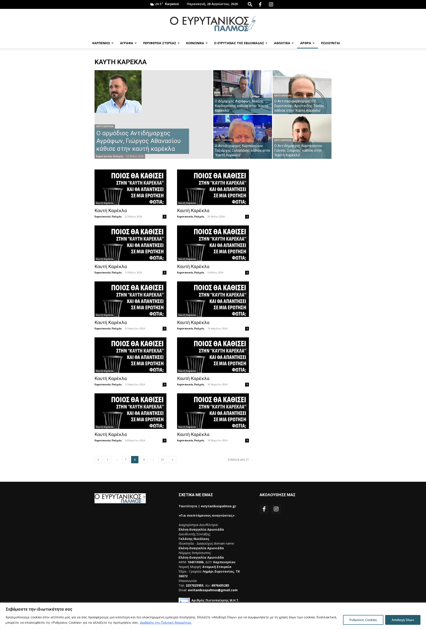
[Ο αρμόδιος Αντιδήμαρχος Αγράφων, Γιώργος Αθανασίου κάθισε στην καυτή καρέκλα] (154, 91)
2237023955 (194, 585)
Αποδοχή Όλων (403, 620)
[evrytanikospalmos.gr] (213, 23)
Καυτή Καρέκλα (104, 126)
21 (162, 460)
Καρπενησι (101, 43)
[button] (250, 4)
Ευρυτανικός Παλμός (109, 156)
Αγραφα (126, 43)
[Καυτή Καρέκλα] (130, 187)
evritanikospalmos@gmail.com (213, 590)
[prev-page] (98, 459)
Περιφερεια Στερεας (159, 43)
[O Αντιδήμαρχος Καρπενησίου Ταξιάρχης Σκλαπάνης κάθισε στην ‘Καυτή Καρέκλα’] (242, 137)
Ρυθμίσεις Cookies (363, 620)
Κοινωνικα (195, 43)
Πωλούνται (330, 43)
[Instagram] (271, 4)
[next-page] (172, 459)
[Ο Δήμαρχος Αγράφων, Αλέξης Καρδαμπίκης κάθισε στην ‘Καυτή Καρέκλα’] (242, 92)
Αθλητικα (282, 43)
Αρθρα (305, 43)
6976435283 (220, 585)
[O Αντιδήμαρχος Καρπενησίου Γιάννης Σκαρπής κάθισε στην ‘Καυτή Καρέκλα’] (302, 137)
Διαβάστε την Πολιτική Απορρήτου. (166, 622)
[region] (213, 616)
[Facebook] (260, 4)
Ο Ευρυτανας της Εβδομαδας (239, 43)
